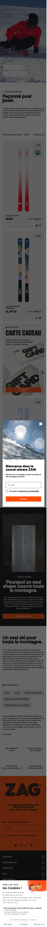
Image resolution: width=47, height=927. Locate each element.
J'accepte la (24, 490)
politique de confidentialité (29, 490)
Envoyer (22, 498)
